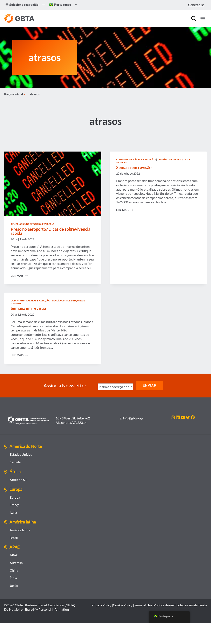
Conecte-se (196, 5)
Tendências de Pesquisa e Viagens (33, 224)
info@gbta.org (133, 418)
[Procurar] (193, 18)
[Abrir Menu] (202, 18)
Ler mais (19, 275)
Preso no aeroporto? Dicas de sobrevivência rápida (50, 231)
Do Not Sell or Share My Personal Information (36, 609)
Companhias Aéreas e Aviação (136, 159)
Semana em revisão (133, 167)
